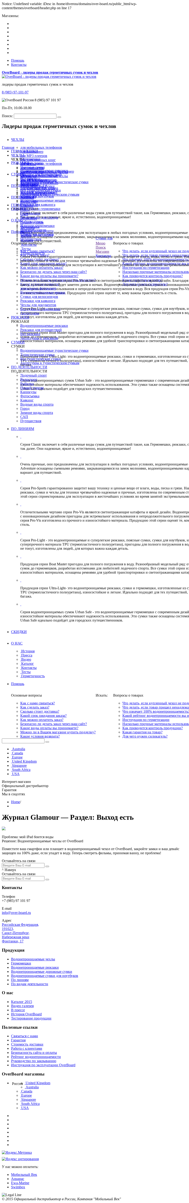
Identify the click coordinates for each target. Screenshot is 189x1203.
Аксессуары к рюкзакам (39, 338)
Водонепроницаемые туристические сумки (54, 350)
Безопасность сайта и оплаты (34, 1053)
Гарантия (18, 1040)
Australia (18, 749)
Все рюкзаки (30, 334)
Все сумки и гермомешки (40, 309)
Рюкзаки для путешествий (41, 330)
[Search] (59, 117)
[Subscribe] (47, 866)
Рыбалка (27, 198)
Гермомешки (21, 963)
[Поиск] (47, 742)
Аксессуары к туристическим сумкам (49, 363)
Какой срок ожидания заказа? (43, 716)
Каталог (27, 240)
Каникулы (28, 202)
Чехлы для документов (38, 305)
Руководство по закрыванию (33, 1061)
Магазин (102, 251)
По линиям (20, 980)
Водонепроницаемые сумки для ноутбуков (44, 976)
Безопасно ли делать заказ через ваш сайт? (53, 272)
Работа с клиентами (26, 1048)
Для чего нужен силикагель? (145, 736)
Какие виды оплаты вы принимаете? (49, 276)
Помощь (17, 60)
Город (25, 408)
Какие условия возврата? (40, 736)
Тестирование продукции (31, 1018)
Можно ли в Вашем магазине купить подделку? (58, 732)
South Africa (21, 770)
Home (15, 802)
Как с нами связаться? (37, 703)
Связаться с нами (24, 1036)
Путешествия (30, 421)
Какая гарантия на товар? (142, 732)
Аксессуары (29, 313)
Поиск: (7, 116)
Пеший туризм (32, 388)
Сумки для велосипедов (39, 297)
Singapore (19, 765)
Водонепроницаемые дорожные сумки (41, 971)
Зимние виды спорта (36, 413)
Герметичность (33, 253)
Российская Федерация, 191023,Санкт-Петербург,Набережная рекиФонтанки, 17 (20, 933)
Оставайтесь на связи (18, 861)
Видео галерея (22, 1006)
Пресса (26, 232)
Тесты (26, 249)
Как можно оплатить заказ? (41, 268)
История (28, 228)
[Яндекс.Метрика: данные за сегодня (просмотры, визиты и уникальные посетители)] (17, 1153)
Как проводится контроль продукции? (152, 276)
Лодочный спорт (33, 193)
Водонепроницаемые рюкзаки (44, 326)
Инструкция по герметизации (145, 268)
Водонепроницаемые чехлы (33, 959)
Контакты (19, 65)
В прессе (18, 1010)
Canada (17, 753)
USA (16, 774)
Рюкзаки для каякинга (37, 301)
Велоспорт (28, 379)
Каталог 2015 (21, 1002)
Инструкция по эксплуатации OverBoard (43, 1065)
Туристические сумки (37, 355)
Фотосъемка (29, 396)
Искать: (102, 695)
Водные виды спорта (36, 404)
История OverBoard (26, 1014)
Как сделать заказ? (34, 707)
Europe (17, 757)
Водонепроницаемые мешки (42, 292)
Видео (26, 236)
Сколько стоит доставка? (39, 711)
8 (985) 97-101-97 (15, 92)
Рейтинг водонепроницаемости (36, 1057)
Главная (8, 147)
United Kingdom (24, 761)
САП (24, 417)
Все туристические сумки (40, 359)
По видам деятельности (29, 984)
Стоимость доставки (27, 1044)
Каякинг (27, 400)
